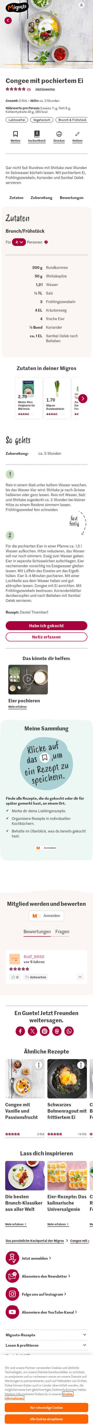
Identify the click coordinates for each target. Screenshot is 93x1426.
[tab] (46, 1335)
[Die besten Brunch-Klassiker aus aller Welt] (25, 1194)
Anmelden (50, 848)
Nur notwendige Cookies (46, 1407)
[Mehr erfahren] (28, 703)
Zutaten (16, 197)
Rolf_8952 (34, 956)
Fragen (62, 931)
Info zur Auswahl (46, 242)
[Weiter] (82, 398)
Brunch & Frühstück (72, 120)
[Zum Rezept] (25, 1098)
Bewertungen (72, 197)
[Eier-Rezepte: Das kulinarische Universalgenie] (67, 1194)
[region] (46, 1390)
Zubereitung (41, 197)
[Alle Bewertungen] (16, 89)
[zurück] (8, 20)
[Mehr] (80, 977)
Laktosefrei (17, 120)
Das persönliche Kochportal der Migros (35, 1240)
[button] (14, 959)
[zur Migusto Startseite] (17, 5)
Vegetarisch (41, 120)
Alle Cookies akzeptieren (46, 1419)
